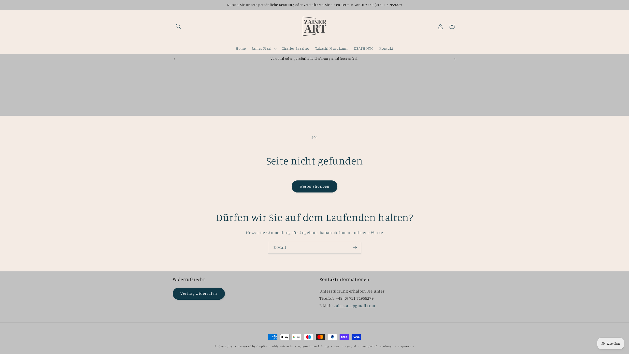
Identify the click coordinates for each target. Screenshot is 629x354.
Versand (350, 346)
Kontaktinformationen (377, 346)
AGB (337, 346)
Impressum (406, 346)
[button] (178, 26)
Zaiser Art (232, 346)
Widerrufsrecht (282, 346)
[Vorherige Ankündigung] (174, 59)
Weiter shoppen (315, 186)
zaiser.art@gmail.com (354, 305)
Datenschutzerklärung (313, 346)
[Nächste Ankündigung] (454, 59)
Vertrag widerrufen (198, 293)
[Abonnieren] (355, 248)
